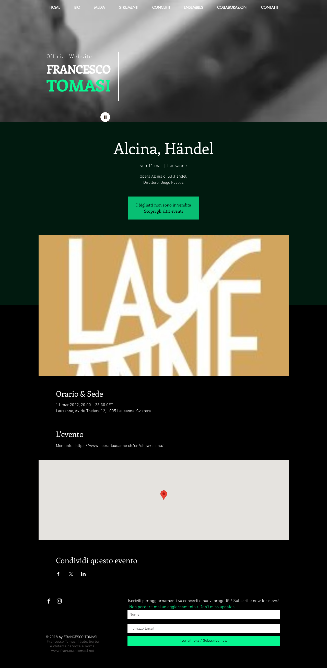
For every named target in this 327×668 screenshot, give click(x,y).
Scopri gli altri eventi (163, 211)
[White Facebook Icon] (48, 601)
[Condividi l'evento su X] (70, 574)
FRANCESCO (78, 69)
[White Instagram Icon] (59, 601)
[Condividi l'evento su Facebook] (58, 574)
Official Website (69, 56)
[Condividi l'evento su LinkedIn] (83, 574)
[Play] (105, 117)
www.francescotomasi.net (72, 651)
